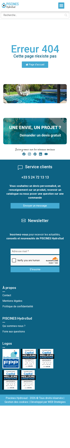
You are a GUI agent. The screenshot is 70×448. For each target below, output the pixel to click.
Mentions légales (12, 300)
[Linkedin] (40, 154)
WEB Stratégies (57, 401)
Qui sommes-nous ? (13, 326)
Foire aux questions (13, 331)
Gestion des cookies (16, 401)
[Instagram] (29, 154)
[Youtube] (46, 154)
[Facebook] (23, 154)
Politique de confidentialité (17, 306)
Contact (6, 295)
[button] (61, 5)
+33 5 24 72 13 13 (35, 177)
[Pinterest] (35, 154)
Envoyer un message (35, 205)
